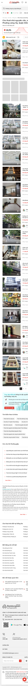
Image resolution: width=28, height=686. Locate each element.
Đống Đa (14, 17)
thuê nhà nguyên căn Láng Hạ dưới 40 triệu (14, 434)
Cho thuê (4, 17)
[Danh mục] (2, 2)
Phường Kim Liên (7, 529)
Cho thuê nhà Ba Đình (7, 570)
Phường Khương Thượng (9, 536)
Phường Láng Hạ (6, 489)
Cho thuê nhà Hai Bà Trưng (9, 568)
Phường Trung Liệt (7, 531)
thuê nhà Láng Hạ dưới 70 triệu (11, 437)
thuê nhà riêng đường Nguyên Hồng (12, 431)
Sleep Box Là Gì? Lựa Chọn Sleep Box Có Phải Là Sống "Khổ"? (14, 589)
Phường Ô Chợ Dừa (8, 526)
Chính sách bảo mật (21, 672)
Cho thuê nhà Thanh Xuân (8, 553)
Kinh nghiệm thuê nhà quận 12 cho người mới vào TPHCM (13, 582)
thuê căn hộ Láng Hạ (9, 418)
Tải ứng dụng (15, 2)
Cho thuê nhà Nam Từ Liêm (9, 555)
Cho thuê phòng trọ (7, 550)
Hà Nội (9, 17)
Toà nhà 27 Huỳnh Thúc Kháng (11, 422)
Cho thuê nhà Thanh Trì (8, 560)
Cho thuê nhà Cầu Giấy (8, 558)
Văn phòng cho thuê (7, 548)
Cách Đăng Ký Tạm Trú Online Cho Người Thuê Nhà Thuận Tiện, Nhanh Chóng (13, 596)
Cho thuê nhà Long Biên (8, 563)
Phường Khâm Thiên (8, 534)
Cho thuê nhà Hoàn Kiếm (8, 565)
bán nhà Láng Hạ (8, 425)
